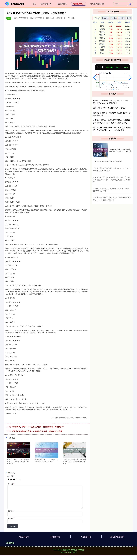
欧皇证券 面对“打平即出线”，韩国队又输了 (109, 108)
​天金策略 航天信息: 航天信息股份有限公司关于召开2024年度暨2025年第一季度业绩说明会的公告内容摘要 (112, 179)
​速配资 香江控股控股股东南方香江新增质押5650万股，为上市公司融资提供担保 (112, 198)
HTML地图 (80, 550)
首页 (34, 3)
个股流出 (121, 18)
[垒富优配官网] (14, 3)
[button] (94, 77)
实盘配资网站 (61, 3)
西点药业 (102, 41)
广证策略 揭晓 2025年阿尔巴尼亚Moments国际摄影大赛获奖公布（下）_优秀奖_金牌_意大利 (111, 121)
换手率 (129, 18)
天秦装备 (102, 38)
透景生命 (102, 35)
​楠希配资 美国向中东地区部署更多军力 (109, 161)
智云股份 (102, 29)
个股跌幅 (105, 18)
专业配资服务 (78, 3)
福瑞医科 (102, 50)
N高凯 (102, 26)
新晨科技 (102, 44)
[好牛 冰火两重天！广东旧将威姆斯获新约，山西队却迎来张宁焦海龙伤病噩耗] (18, 450)
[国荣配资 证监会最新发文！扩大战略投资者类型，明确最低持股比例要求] (74, 450)
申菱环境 (102, 47)
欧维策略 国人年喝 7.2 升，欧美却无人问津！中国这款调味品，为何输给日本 (38, 427)
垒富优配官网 (46, 3)
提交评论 (13, 526)
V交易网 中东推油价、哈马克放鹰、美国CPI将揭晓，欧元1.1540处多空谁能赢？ (111, 101)
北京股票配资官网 (97, 3)
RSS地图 (74, 550)
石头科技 (102, 32)
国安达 (102, 53)
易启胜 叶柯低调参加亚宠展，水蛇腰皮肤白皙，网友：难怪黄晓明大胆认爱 (37, 431)
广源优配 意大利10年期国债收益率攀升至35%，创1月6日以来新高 (120, 150)
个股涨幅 (96, 18)
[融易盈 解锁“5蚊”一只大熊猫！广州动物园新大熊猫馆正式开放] (46, 450)
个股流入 (113, 18)
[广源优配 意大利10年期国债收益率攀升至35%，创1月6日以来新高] (100, 150)
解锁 (8, 18)
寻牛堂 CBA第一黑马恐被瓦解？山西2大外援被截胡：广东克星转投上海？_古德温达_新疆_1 (112, 128)
